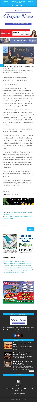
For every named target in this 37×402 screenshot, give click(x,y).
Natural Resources (14, 72)
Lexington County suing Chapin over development (18, 268)
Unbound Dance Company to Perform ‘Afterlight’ (17, 263)
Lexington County (23, 368)
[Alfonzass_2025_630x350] (18, 282)
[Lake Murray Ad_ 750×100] (18, 39)
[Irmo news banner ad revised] (18, 199)
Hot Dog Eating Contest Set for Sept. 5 (15, 261)
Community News (26, 71)
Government (27, 366)
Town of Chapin (25, 369)
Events (30, 346)
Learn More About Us (18, 393)
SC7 (22, 72)
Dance (22, 357)
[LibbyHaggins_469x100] (18, 30)
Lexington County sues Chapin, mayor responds (17, 265)
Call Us (18, 386)
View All (31, 371)
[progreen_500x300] (18, 235)
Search (5, 226)
